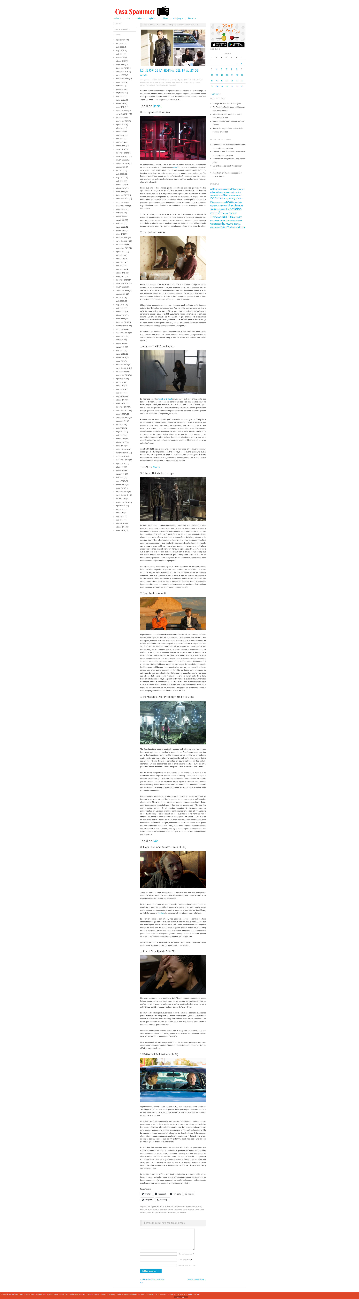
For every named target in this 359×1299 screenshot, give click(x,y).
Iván (155, 841)
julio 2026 (119, 43)
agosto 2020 (120, 294)
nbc (180, 1209)
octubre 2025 (121, 75)
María (156, 467)
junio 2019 (120, 343)
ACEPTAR (180, 1297)
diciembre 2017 (122, 407)
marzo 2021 (120, 269)
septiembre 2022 (122, 205)
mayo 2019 (120, 347)
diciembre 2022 (122, 195)
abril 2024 (120, 138)
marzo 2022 (120, 227)
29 (237, 86)
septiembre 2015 (122, 502)
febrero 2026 (121, 61)
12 (222, 75)
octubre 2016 (121, 456)
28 (232, 86)
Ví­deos (165, 18)
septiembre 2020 (122, 290)
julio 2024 (119, 128)
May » (218, 94)
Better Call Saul (197, 80)
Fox (241, 199)
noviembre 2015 (122, 495)
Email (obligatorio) (185, 1260)
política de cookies (160, 1294)
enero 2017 (120, 445)
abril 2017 (120, 435)
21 (232, 80)
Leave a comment (169, 80)
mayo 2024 (120, 135)
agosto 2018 (120, 378)
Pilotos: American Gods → (197, 1279)
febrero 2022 (121, 230)
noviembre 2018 (122, 368)
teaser (218, 223)
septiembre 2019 (122, 332)
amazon (219, 188)
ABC (148, 1206)
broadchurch (190, 1206)
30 (242, 86)
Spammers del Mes (232, 220)
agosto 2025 (120, 82)
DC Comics (216, 198)
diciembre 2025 (122, 68)
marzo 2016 (120, 481)
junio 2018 (120, 385)
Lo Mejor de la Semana (173, 82)
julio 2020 (119, 297)
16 (242, 75)
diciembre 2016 (122, 449)
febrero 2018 (121, 400)
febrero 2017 (121, 442)
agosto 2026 (120, 40)
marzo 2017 (120, 438)
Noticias (138, 18)
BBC (172, 1206)
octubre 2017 (121, 414)
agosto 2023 (120, 167)
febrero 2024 (121, 145)
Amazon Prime (229, 189)
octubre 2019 (121, 329)
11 (217, 75)
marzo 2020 (120, 311)
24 (212, 86)
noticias (235, 208)
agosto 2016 (120, 463)
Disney (226, 199)
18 (217, 80)
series (197, 1209)
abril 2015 (120, 520)
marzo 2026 (120, 57)
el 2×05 (176, 167)
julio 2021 (119, 255)
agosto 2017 (120, 421)
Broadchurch (144, 82)
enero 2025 (120, 107)
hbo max (234, 202)
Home (151, 25)
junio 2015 (120, 512)
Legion (161, 913)
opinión (185, 1209)
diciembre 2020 (122, 280)
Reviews (215, 217)
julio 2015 (119, 509)
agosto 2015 (120, 505)
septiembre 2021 (122, 248)
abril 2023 (120, 181)
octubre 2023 (121, 160)
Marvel (185, 82)
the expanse (172, 1212)
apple (228, 192)
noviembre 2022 (122, 198)
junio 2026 (120, 47)
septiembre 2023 (122, 163)
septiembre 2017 (122, 417)
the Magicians (171, 85)
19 (222, 80)
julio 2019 (119, 339)
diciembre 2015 (122, 491)
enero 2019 (120, 361)
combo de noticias (235, 195)
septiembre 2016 (122, 459)
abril (163, 25)
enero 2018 (120, 403)
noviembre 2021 (122, 241)
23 (242, 80)
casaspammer (145, 80)
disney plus (234, 198)
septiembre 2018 (122, 375)
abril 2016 (120, 477)
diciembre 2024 (122, 110)
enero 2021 (120, 276)
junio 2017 (120, 428)
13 (227, 75)
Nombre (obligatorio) (186, 1254)
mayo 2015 (120, 516)
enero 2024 (120, 149)
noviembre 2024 (122, 114)
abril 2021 (120, 265)
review (233, 213)
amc (168, 1206)
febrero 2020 (121, 315)
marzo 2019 (120, 354)
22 (237, 80)
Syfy (156, 1212)
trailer (223, 227)
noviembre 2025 (122, 71)
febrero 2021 (121, 273)
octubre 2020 (121, 287)
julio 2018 (119, 382)
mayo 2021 (120, 262)
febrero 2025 (121, 103)
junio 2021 (120, 258)
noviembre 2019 (122, 325)
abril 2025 (120, 96)
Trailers (231, 227)
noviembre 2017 (122, 410)
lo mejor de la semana (165, 1209)
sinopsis (221, 220)
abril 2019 (120, 350)
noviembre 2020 (122, 283)
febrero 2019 (121, 357)
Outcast (197, 82)
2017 (157, 25)
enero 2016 (120, 488)
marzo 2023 (120, 184)
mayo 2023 (120, 177)
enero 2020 (120, 318)
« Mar (212, 94)
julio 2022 (119, 212)
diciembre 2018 (122, 364)
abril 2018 (120, 393)
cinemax (198, 1206)
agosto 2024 (120, 124)
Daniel (157, 106)
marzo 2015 (120, 523)
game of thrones (219, 202)
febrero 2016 (121, 484)
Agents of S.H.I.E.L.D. (158, 1206)
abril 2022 (120, 223)
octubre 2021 (121, 244)
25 (217, 86)
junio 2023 (120, 174)
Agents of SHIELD (184, 80)
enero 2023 (120, 191)
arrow (212, 195)
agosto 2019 (120, 336)
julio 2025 (119, 85)
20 (227, 80)
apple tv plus (236, 192)
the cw (225, 223)
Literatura (192, 18)
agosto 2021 (120, 251)
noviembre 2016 (122, 452)
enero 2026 (120, 64)
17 (212, 80)
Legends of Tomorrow (218, 205)
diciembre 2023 (122, 153)
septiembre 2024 (122, 121)
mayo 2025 (120, 92)
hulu (240, 202)
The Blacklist (150, 85)
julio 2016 (119, 467)
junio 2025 (120, 89)
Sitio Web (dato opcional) (187, 1265)
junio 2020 (120, 301)
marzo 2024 (120, 142)
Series (116, 18)
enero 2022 (120, 234)
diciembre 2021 (122, 237)
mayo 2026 (120, 50)
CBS (221, 195)
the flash (234, 223)
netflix (225, 209)
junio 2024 (120, 131)
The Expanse (160, 85)
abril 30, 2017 (157, 80)
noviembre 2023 (122, 156)
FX (146, 1209)
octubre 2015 (121, 498)
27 (227, 86)
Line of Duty (159, 82)
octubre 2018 (121, 371)
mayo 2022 (120, 220)
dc (242, 195)
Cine (128, 18)
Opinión (152, 18)
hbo (228, 202)
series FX (150, 1212)
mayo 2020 (120, 304)
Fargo (152, 82)
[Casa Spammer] (142, 11)
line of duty (153, 1209)
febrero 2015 (121, 527)
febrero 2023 (121, 188)
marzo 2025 (120, 100)
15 (237, 75)
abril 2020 (120, 308)
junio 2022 (120, 216)
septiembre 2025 (122, 78)
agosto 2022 (120, 209)
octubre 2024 (121, 117)
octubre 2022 (121, 202)
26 (222, 86)
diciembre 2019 (122, 322)
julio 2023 (119, 170)
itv (148, 1209)
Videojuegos (178, 18)
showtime (214, 220)
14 (232, 75)
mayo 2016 (120, 474)
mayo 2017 (120, 431)
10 (212, 75)
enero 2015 (120, 530)
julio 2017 (119, 424)
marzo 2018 (120, 396)
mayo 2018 (120, 389)
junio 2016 (120, 470)
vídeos (240, 227)
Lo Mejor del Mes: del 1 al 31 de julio (227, 103)
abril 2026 (120, 54)
